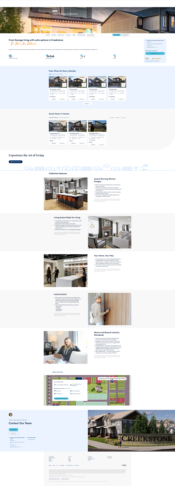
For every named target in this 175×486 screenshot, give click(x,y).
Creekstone (67, 8)
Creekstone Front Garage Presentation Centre (155, 40)
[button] (58, 88)
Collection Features (81, 35)
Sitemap (50, 465)
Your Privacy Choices (69, 465)
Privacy (54, 465)
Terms (57, 465)
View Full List (67, 388)
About (69, 457)
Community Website (31, 439)
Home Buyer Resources (91, 458)
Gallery (74, 35)
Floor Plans (53, 35)
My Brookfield (109, 457)
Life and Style (90, 457)
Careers (69, 458)
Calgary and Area (60, 8)
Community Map (90, 34)
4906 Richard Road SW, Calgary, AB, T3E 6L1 (54, 478)
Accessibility (77, 465)
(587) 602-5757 (12, 440)
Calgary (64, 8)
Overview (48, 35)
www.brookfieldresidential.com (65, 478)
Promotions (68, 35)
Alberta (56, 8)
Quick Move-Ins (61, 35)
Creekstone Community (61, 90)
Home (53, 8)
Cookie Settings (62, 465)
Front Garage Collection (53, 90)
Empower (50, 458)
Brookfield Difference (52, 457)
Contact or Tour (62, 99)
